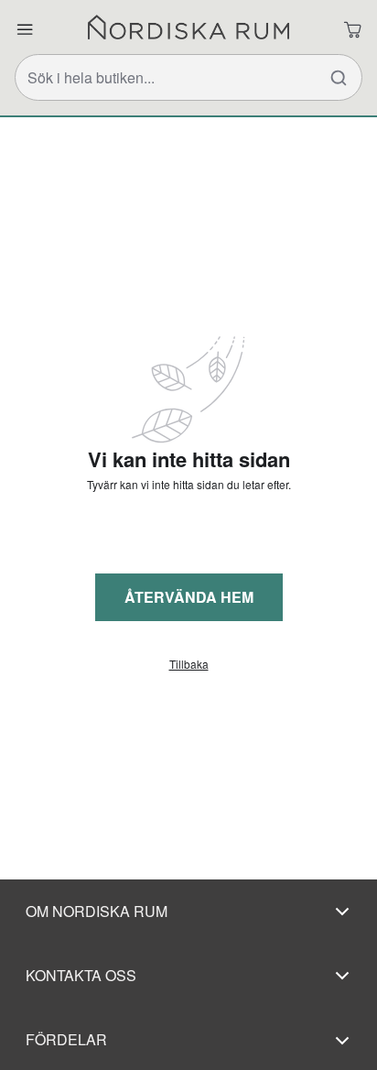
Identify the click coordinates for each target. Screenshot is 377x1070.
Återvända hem (188, 596)
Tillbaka (189, 664)
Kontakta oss (81, 975)
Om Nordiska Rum (96, 911)
